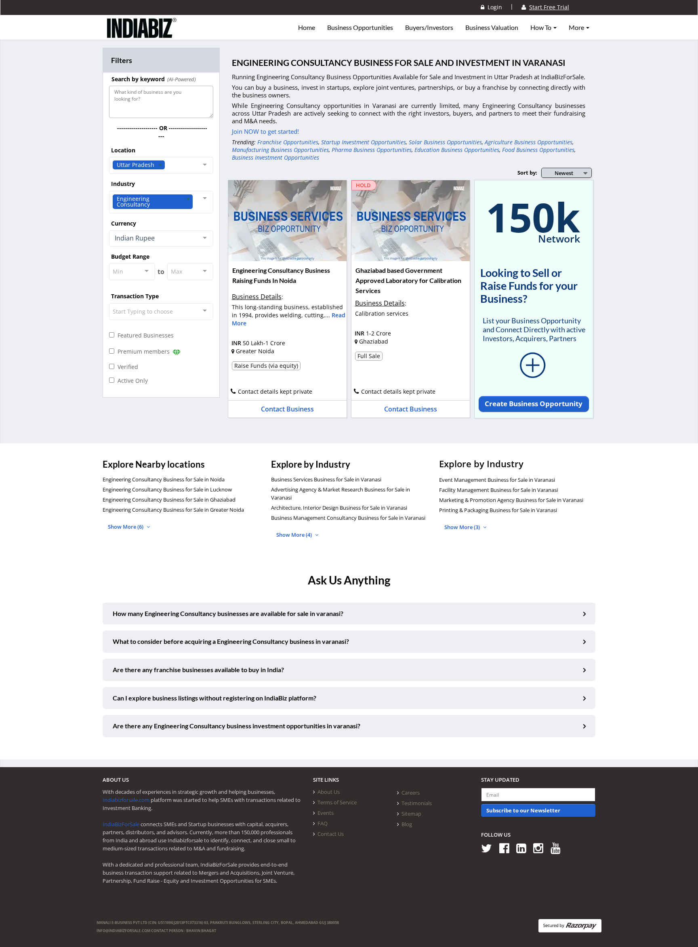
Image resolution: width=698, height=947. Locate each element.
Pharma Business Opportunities (372, 150)
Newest (564, 173)
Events (325, 812)
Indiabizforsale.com (126, 800)
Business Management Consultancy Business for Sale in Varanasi (348, 517)
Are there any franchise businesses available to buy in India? (198, 669)
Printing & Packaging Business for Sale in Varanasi (498, 510)
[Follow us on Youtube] (558, 848)
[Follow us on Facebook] (507, 848)
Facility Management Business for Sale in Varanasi (498, 490)
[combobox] (161, 165)
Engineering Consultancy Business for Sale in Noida (164, 479)
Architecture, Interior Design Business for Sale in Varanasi (339, 507)
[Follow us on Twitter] (489, 848)
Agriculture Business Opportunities (528, 142)
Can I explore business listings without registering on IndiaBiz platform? (214, 698)
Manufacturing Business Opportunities (280, 150)
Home (306, 27)
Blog (407, 824)
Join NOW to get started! (265, 131)
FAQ (322, 823)
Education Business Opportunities (456, 150)
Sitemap (411, 813)
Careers (411, 792)
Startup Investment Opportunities (363, 142)
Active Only (131, 380)
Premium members (142, 351)
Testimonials (417, 803)
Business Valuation (491, 27)
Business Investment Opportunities (275, 157)
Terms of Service (337, 802)
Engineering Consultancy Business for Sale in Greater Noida (173, 509)
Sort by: (527, 172)
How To (541, 27)
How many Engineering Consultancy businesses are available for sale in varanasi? (228, 613)
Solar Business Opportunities (445, 142)
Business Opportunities (360, 27)
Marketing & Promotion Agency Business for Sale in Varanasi (511, 500)
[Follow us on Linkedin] (524, 848)
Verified (126, 367)
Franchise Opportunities (287, 142)
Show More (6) (126, 526)
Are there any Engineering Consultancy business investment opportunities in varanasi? (236, 726)
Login (493, 7)
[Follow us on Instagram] (541, 848)
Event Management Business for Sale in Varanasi (497, 479)
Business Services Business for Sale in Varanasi (326, 479)
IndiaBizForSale (121, 824)
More (577, 27)
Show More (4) (294, 534)
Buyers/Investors (429, 27)
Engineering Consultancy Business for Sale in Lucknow (167, 489)
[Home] (142, 34)
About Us (328, 791)
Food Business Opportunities (538, 150)
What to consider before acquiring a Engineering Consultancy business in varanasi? (231, 641)
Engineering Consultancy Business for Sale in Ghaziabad (169, 499)
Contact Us (330, 833)
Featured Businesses (144, 335)
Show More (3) (462, 527)
